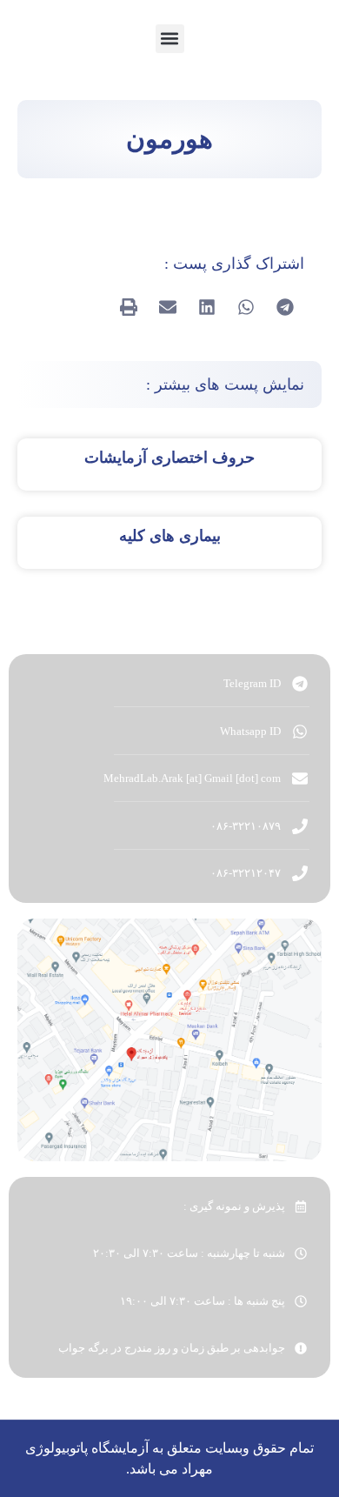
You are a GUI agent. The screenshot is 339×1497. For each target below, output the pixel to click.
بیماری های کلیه (170, 536)
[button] (170, 38)
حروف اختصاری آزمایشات (169, 457)
